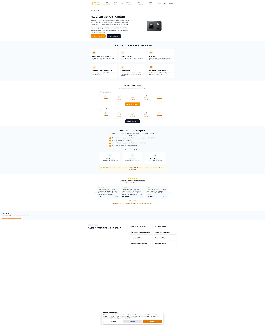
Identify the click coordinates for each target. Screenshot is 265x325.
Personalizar (113, 321)
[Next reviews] (170, 192)
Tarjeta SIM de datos (100, 32)
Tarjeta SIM (115, 3)
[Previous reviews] (95, 192)
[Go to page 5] (134, 200)
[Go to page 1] (129, 200)
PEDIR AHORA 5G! (131, 121)
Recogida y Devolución (128, 3)
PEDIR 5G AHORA (113, 36)
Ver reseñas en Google (118, 203)
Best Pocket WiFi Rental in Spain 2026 (11, 218)
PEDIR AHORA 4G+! (131, 104)
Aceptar (152, 321)
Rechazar (132, 321)
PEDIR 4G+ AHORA (97, 36)
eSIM (122, 3)
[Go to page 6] (135, 200)
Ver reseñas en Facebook (131, 203)
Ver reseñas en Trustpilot (145, 203)
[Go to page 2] (130, 200)
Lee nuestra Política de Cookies (129, 318)
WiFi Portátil (108, 3)
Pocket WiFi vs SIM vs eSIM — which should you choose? (16, 216)
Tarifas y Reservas (151, 3)
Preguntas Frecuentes (140, 3)
